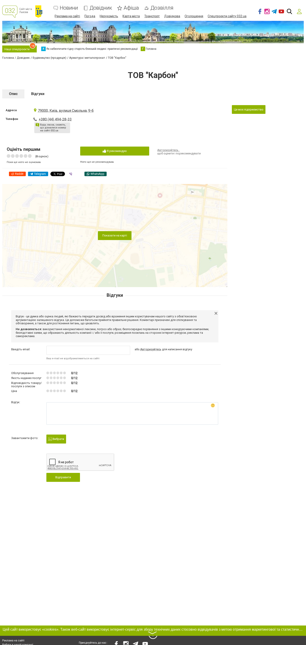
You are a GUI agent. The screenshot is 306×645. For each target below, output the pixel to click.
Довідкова (172, 16)
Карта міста (131, 16)
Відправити (63, 477)
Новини (69, 8)
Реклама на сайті (67, 16)
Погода (89, 16)
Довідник (101, 8)
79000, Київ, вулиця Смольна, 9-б (66, 110)
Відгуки (37, 94)
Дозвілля (162, 8)
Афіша (131, 8)
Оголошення (194, 16)
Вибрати (58, 439)
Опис (13, 94)
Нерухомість (109, 16)
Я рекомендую (116, 151)
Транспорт (152, 16)
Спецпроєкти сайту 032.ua (227, 16)
